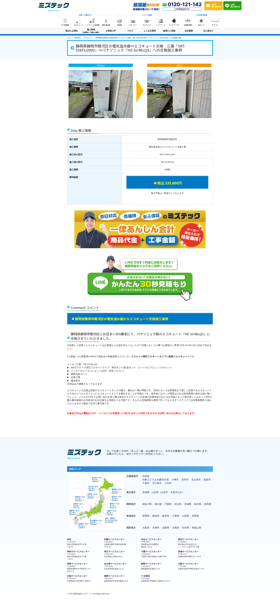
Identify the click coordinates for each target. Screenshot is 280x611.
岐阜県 (165, 516)
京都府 (175, 527)
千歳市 (145, 483)
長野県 (195, 516)
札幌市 (160, 479)
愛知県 (155, 516)
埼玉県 (177, 504)
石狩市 (184, 479)
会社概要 (189, 31)
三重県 (175, 516)
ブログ (130, 31)
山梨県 (185, 516)
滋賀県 (165, 527)
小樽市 (175, 479)
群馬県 (207, 504)
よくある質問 (150, 31)
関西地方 (131, 527)
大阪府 (145, 527)
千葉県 (168, 504)
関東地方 (131, 504)
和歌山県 (196, 527)
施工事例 (91, 31)
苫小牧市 (157, 483)
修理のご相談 (169, 31)
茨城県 (187, 504)
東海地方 (131, 516)
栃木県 (197, 504)
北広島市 (196, 479)
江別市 (168, 483)
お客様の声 (111, 31)
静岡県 (145, 516)
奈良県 (185, 527)
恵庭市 (207, 479)
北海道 (145, 476)
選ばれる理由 (71, 31)
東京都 (158, 504)
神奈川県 (147, 504)
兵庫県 (155, 527)
